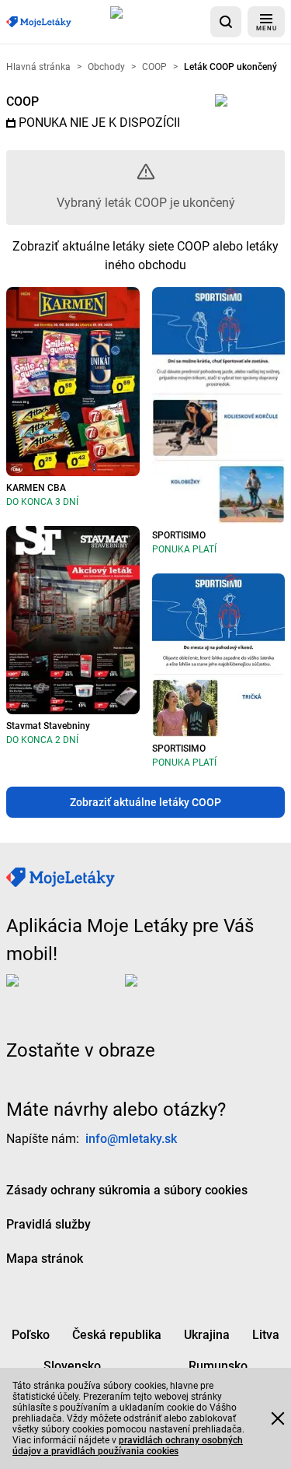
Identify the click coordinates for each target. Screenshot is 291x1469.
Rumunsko (218, 1366)
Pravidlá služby (48, 1224)
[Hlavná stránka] (38, 22)
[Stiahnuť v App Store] (157, 21)
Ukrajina (207, 1334)
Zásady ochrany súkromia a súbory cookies (127, 1190)
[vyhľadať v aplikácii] (225, 21)
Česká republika (116, 1334)
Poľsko (31, 1334)
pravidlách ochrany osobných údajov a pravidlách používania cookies (127, 1446)
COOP (22, 101)
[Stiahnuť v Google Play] (187, 992)
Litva (265, 1334)
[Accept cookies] (278, 1418)
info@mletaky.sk (131, 1138)
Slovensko (72, 1366)
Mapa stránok (44, 1258)
